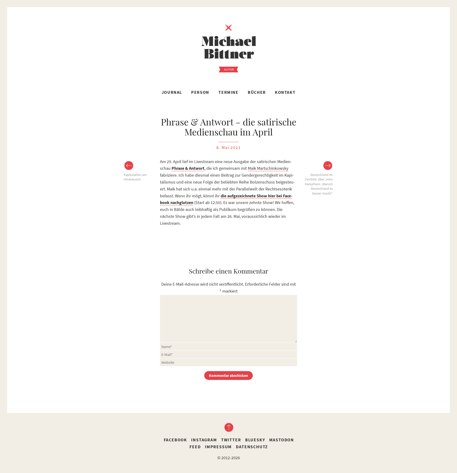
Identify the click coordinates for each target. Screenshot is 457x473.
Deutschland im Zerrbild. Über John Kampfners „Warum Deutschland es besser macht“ (319, 184)
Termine (228, 92)
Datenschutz (252, 446)
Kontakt (285, 92)
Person (200, 92)
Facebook (175, 440)
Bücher (257, 92)
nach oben (228, 427)
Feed (195, 446)
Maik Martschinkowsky (268, 168)
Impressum (218, 446)
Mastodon (281, 440)
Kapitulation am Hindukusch (135, 177)
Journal (172, 92)
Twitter (231, 440)
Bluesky (255, 440)
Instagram (204, 440)
